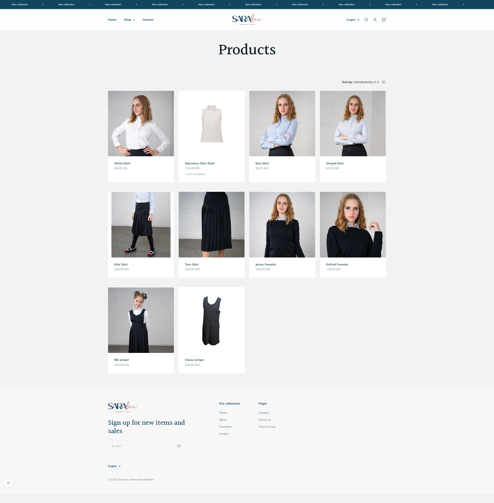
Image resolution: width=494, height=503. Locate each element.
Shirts (223, 413)
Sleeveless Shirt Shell (199, 163)
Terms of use (267, 426)
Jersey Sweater (265, 264)
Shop (127, 19)
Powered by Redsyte (142, 479)
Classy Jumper (194, 360)
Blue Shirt (262, 163)
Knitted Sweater (337, 264)
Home (112, 19)
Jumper (224, 433)
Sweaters (225, 426)
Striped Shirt (335, 163)
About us (265, 419)
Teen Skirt (192, 264)
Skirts (223, 419)
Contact (148, 19)
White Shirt (122, 163)
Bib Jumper (121, 360)
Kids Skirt (121, 264)
